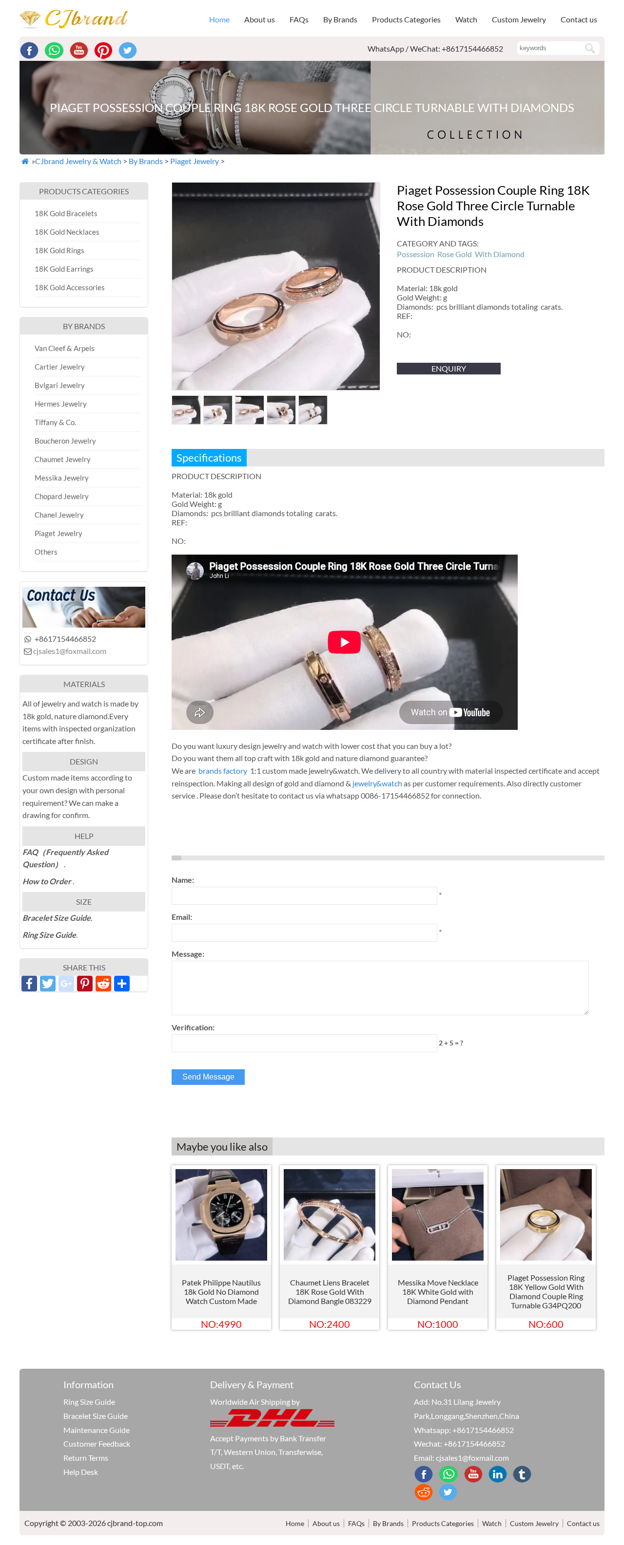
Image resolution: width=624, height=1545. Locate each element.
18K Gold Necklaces (67, 231)
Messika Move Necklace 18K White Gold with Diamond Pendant (438, 1291)
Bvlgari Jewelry (60, 385)
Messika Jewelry (62, 477)
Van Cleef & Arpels (65, 348)
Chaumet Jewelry (63, 459)
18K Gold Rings (59, 250)
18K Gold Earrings (64, 268)
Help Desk (80, 1471)
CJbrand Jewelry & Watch (78, 161)
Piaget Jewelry (194, 161)
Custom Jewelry (519, 19)
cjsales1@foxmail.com (69, 650)
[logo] (74, 26)
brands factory (222, 770)
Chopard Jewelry (62, 496)
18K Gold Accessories (70, 287)
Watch (492, 1523)
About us (259, 19)
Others (46, 551)
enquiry (448, 368)
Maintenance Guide (96, 1429)
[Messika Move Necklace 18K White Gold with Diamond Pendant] (438, 1257)
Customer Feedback (96, 1443)
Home (219, 19)
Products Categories (443, 1523)
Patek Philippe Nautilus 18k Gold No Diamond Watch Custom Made (221, 1291)
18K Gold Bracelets (66, 213)
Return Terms (85, 1457)
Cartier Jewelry (60, 366)
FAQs (299, 19)
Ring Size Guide (89, 1401)
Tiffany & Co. (55, 422)
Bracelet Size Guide (95, 1415)
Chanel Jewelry (59, 514)
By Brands (146, 161)
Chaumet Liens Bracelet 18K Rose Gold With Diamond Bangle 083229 (329, 1291)
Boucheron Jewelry (65, 440)
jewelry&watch (377, 783)
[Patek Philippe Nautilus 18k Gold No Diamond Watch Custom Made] (221, 1257)
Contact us (579, 19)
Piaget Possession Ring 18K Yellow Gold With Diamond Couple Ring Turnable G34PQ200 (546, 1291)
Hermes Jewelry (61, 403)
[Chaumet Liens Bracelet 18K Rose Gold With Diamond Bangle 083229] (329, 1257)
